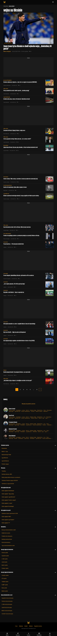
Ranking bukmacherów (7, 539)
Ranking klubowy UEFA (7, 474)
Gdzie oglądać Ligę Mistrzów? (8, 497)
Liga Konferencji (6, 97)
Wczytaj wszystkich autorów (28, 403)
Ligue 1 (46, 418)
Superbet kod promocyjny (7, 598)
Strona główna (5, 6)
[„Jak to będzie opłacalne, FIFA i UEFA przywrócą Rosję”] (28, 284)
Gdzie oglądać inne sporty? (6, 510)
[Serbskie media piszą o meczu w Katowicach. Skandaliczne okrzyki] (28, 99)
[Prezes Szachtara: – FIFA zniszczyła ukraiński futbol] (28, 244)
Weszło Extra (39, 410)
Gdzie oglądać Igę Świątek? (8, 519)
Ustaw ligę (11, 438)
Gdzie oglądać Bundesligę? (8, 506)
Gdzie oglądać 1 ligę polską (8, 493)
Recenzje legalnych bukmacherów (7, 549)
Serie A (27, 410)
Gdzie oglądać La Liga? (7, 503)
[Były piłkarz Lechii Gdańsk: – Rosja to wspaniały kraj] (28, 293)
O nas (16, 626)
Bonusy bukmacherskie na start (9, 529)
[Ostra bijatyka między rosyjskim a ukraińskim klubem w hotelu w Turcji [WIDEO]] (28, 341)
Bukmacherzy (3, 527)
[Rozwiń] (55, 445)
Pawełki (15, 438)
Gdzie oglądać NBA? (6, 516)
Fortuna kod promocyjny (7, 601)
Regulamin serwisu (38, 626)
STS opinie (4, 578)
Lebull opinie (4, 562)
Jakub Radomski (6, 93)
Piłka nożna (5, 88)
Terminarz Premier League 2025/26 (10, 480)
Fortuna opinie (5, 552)
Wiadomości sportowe (5, 445)
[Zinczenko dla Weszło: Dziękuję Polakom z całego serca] (28, 131)
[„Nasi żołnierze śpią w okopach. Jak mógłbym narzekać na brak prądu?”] (28, 381)
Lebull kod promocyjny (7, 607)
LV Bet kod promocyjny (7, 604)
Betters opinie (5, 591)
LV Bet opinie (5, 558)
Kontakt (26, 626)
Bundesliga (18, 410)
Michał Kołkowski (12, 436)
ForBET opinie (5, 584)
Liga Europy (11, 411)
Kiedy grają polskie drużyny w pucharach (11, 477)
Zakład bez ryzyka (6, 533)
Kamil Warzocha (6, 133)
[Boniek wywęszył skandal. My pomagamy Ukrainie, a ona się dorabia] (28, 372)
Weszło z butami (39, 411)
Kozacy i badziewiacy (25, 411)
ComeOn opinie (5, 575)
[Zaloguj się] (53, 2)
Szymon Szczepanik (6, 278)
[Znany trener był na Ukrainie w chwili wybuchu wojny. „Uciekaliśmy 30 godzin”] (28, 33)
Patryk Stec (5, 190)
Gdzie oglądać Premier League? (9, 500)
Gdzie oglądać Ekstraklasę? (8, 490)
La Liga (23, 410)
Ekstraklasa (5, 145)
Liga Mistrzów (6, 193)
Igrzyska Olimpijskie (7, 80)
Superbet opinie (5, 555)
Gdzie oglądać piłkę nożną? (6, 487)
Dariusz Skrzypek (6, 238)
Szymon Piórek (6, 150)
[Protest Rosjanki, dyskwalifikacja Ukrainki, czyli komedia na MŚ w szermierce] (28, 276)
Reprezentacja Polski (6, 454)
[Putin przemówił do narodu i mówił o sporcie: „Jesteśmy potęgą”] (28, 91)
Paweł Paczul (11, 415)
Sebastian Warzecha (6, 85)
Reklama (31, 626)
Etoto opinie (4, 587)
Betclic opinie (5, 565)
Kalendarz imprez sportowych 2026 (10, 513)
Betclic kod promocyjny (7, 610)
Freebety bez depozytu (7, 536)
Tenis (45, 410)
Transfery (4, 471)
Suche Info (5, 242)
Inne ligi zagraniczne (8, 43)
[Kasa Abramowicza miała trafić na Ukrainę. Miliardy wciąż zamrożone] (28, 228)
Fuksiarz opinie (5, 568)
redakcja (4, 247)
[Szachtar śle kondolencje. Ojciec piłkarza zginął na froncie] (28, 188)
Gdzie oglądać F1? (6, 522)
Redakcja (21, 626)
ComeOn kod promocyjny (7, 613)
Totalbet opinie (5, 581)
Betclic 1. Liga (41, 418)
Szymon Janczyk (6, 198)
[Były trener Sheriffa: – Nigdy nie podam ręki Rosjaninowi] (28, 333)
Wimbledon (22, 424)
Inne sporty (5, 273)
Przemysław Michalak (13, 422)
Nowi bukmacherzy (6, 542)
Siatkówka (45, 411)
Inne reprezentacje (7, 233)
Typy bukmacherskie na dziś (8, 545)
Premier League (12, 410)
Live (44, 417)
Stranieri (32, 411)
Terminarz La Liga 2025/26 (8, 483)
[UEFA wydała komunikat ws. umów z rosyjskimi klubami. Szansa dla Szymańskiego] (28, 324)
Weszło (4, 370)
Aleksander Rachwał (13, 429)
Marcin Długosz (7, 51)
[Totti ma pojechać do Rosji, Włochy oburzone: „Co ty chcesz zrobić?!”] (28, 139)
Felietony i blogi (33, 410)
